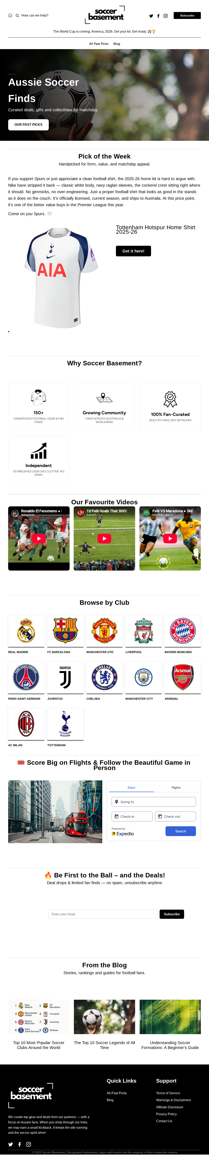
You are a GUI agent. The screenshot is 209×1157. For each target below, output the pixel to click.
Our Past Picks (28, 124)
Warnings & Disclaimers (173, 1100)
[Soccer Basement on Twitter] (151, 15)
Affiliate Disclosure (169, 1107)
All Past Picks (98, 44)
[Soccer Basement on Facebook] (158, 15)
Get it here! (133, 251)
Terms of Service (168, 1093)
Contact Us (164, 1121)
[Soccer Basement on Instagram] (165, 15)
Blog (116, 44)
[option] (61, 278)
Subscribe (187, 15)
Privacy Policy (166, 1114)
